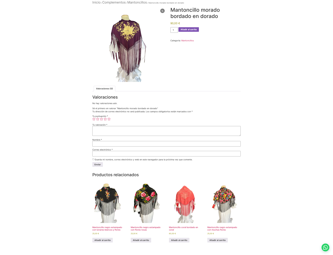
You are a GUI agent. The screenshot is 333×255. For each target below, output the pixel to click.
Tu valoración (99, 125)
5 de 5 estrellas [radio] (109, 119)
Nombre (97, 140)
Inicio (96, 2)
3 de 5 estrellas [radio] (101, 119)
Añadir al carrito (189, 29)
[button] (325, 247)
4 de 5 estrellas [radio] (105, 119)
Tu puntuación (100, 116)
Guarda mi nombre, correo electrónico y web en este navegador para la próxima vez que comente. (143, 159)
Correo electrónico (102, 150)
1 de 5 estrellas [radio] (93, 119)
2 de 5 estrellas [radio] (97, 119)
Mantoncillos (137, 2)
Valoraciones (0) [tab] (104, 88)
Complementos (114, 2)
